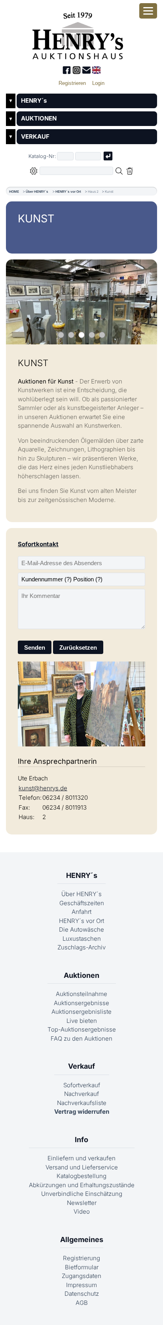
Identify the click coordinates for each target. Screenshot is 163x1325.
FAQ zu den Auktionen (81, 1038)
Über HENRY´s (37, 192)
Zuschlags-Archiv (81, 947)
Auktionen (81, 975)
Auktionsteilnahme (81, 994)
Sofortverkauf (81, 1085)
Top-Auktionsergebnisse (81, 1029)
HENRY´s (34, 100)
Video (82, 1211)
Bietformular (82, 1267)
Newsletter (82, 1203)
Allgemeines (81, 1239)
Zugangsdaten (81, 1276)
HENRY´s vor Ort (68, 192)
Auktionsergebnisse (81, 1003)
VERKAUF (35, 136)
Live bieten (81, 1020)
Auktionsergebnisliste (81, 1011)
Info (81, 1139)
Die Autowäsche (81, 929)
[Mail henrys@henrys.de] (87, 72)
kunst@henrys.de (43, 788)
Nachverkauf (81, 1094)
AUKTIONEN (39, 118)
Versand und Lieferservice (81, 1167)
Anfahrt (81, 911)
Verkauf (81, 1066)
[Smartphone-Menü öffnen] (148, 11)
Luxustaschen (82, 938)
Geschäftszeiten (81, 903)
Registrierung (81, 1258)
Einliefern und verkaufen (81, 1158)
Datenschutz (81, 1293)
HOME (14, 192)
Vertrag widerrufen (81, 1111)
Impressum (81, 1285)
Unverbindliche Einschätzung (81, 1193)
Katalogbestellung (81, 1176)
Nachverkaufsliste (81, 1103)
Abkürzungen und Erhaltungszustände (82, 1185)
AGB (82, 1302)
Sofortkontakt (38, 544)
